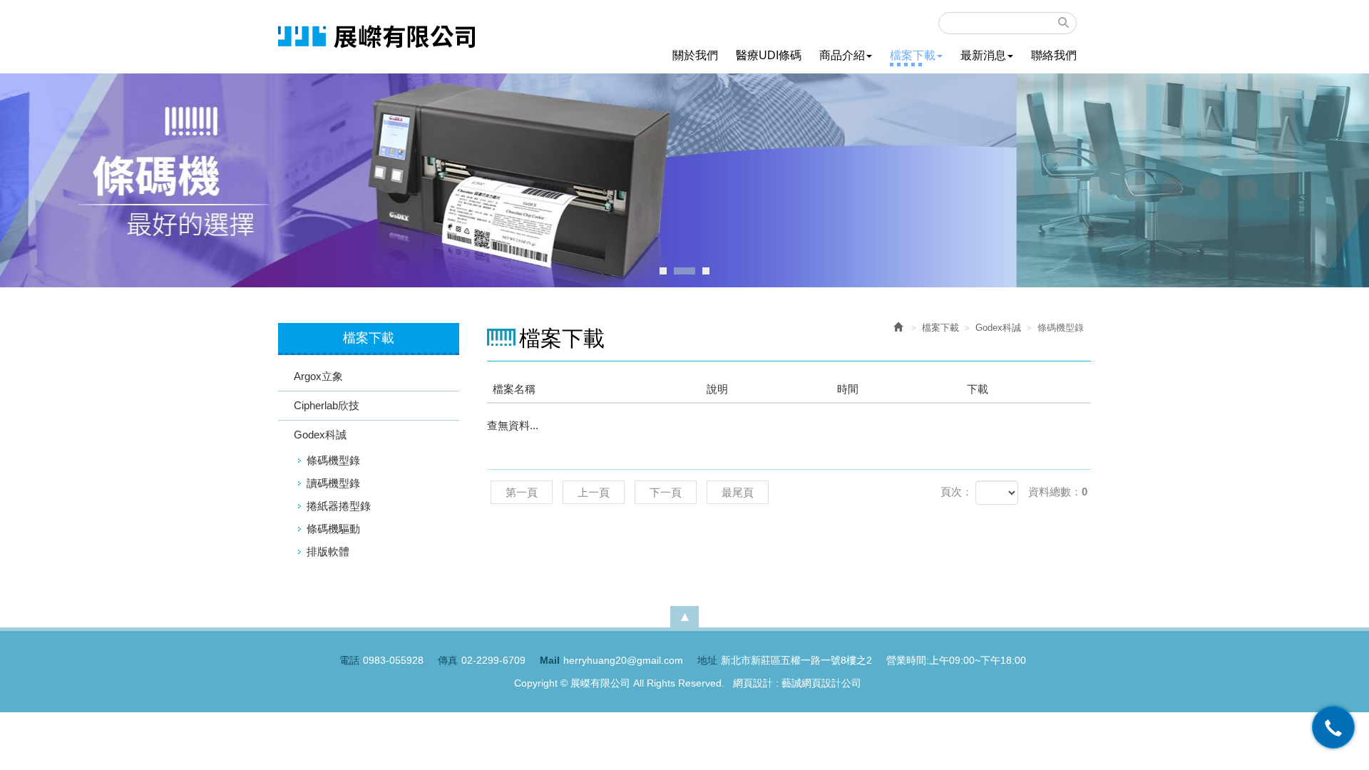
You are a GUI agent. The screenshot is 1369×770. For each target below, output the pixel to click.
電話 (349, 660)
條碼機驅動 (333, 529)
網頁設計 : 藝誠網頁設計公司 (797, 683)
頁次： (956, 492)
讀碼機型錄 (333, 483)
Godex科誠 (320, 434)
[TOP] (684, 616)
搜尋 (1063, 22)
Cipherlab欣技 (326, 405)
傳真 (448, 660)
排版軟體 (328, 551)
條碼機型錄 (333, 460)
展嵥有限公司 (376, 36)
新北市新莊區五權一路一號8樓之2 (796, 660)
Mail (550, 660)
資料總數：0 (1057, 492)
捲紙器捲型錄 (339, 506)
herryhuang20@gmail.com (623, 660)
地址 (707, 660)
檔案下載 (940, 327)
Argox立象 (318, 376)
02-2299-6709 (493, 660)
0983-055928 (393, 660)
